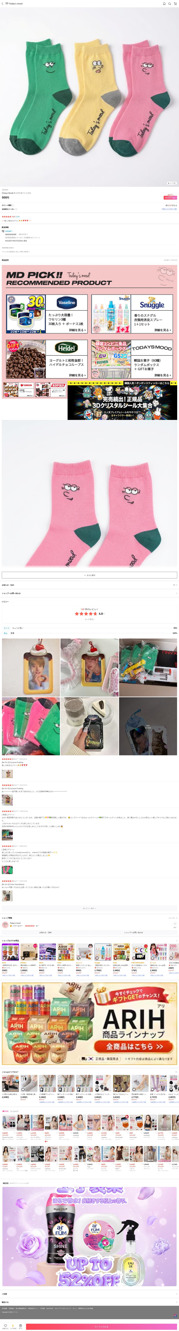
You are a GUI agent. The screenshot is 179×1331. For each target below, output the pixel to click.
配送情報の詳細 (7, 248)
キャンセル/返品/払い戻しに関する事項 (15, 252)
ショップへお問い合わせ (90, 593)
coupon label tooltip (16, 209)
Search (169, 3)
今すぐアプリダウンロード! (63, 1308)
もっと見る (89, 619)
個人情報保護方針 (21, 1308)
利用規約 (11, 1308)
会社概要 (4, 1308)
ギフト (20, 1328)
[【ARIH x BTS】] (89, 1023)
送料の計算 (22, 234)
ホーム (75, 1308)
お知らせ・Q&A (88, 585)
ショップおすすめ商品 (10, 941)
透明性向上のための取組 (85, 1308)
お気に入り (5, 1328)
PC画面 (42, 1308)
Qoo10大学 (49, 1308)
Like (15, 1133)
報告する (5, 1302)
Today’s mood (16, 3)
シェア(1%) (13, 1328)
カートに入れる (101, 1327)
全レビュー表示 (88, 908)
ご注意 (4, 1294)
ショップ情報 (88, 918)
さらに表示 (91, 575)
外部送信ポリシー (33, 1308)
